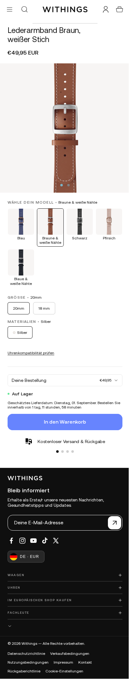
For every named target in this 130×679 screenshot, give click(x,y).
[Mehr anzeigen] (63, 626)
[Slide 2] (61, 447)
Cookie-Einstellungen (64, 671)
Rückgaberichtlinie (24, 671)
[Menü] (9, 9)
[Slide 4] (71, 447)
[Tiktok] (45, 540)
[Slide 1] (56, 447)
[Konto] (102, 9)
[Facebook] (11, 540)
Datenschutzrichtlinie (26, 653)
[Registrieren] (111, 522)
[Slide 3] (66, 447)
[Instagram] (22, 540)
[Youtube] (33, 540)
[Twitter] (56, 540)
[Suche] (24, 9)
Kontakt (85, 662)
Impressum (63, 662)
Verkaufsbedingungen (69, 653)
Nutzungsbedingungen (28, 662)
